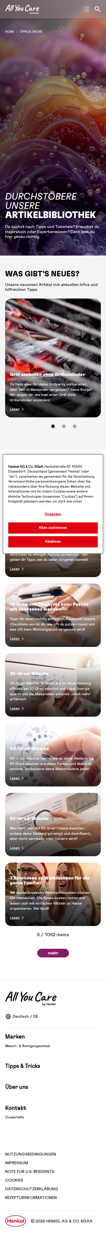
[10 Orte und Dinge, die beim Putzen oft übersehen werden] (53, 615)
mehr (53, 953)
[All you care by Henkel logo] (22, 9)
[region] (53, 504)
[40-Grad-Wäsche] (53, 754)
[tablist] (53, 426)
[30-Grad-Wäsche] (53, 685)
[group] (53, 367)
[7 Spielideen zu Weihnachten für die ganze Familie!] (53, 894)
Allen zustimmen (53, 528)
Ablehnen (53, 541)
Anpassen (53, 514)
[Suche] (98, 9)
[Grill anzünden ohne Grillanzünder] (53, 358)
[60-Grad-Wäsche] (53, 824)
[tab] (53, 426)
